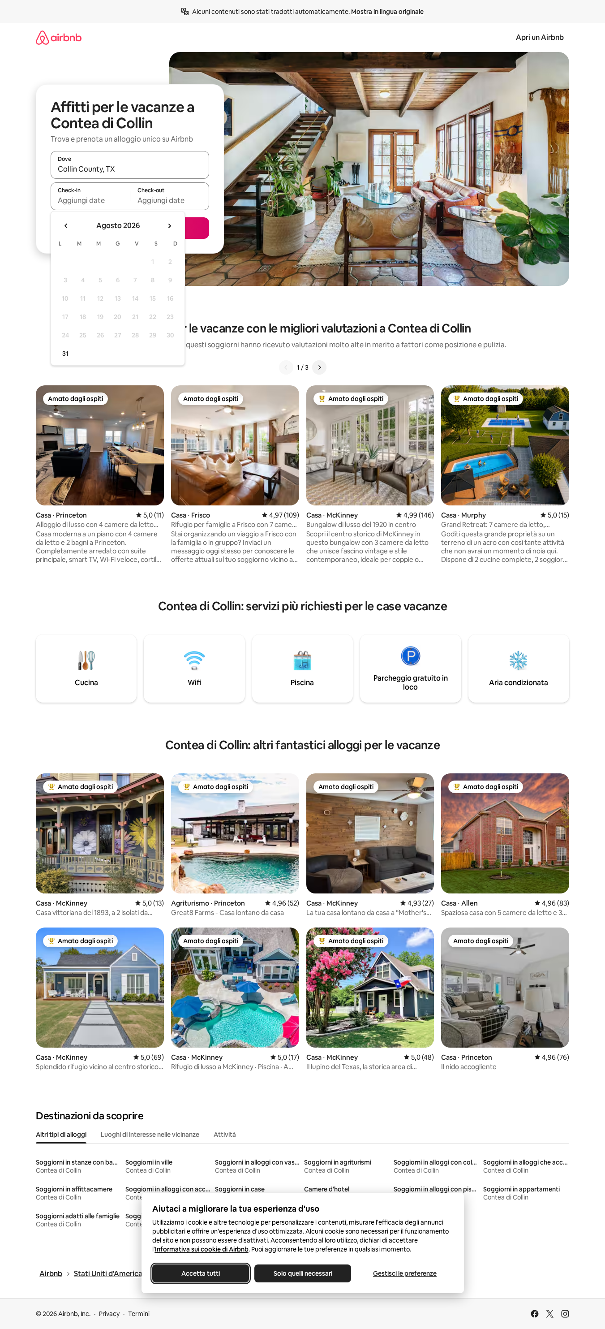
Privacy (109, 1314)
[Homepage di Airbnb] (59, 37)
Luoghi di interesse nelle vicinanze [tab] (150, 1135)
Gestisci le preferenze (405, 1273)
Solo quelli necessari (302, 1273)
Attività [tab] (225, 1135)
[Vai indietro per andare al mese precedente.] (66, 226)
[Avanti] (319, 367)
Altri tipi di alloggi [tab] (61, 1135)
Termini (139, 1314)
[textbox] (90, 200)
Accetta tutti (200, 1273)
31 (65, 354)
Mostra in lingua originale (387, 12)
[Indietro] (286, 367)
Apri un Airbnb (540, 37)
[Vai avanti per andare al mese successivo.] (169, 226)
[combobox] (130, 169)
